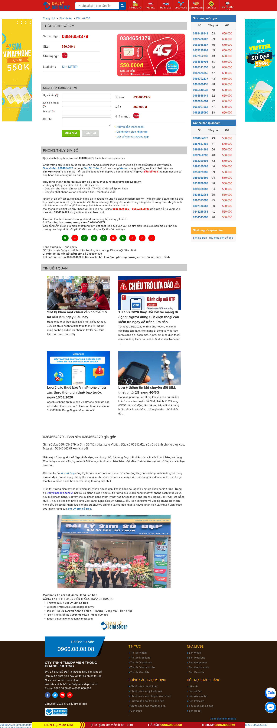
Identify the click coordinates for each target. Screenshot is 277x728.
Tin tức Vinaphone (141, 662)
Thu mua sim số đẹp (221, 237)
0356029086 (200, 172)
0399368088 (200, 189)
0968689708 (200, 61)
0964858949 (200, 95)
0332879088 (200, 183)
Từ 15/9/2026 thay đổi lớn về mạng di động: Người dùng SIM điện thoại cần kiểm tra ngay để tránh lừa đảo (148, 317)
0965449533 (200, 90)
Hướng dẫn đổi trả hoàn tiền (147, 700)
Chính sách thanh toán (144, 686)
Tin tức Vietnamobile (142, 667)
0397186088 (200, 206)
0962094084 (200, 101)
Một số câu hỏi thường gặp (132, 136)
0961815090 (200, 112)
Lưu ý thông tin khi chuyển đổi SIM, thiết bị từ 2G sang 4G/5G (147, 390)
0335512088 (200, 194)
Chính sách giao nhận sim (132, 131)
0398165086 (200, 166)
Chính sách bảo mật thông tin (148, 705)
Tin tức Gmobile (139, 672)
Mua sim (71, 133)
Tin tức (135, 646)
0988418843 (200, 33)
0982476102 (200, 39)
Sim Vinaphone (198, 662)
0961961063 (200, 106)
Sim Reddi (195, 710)
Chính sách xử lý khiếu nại (146, 691)
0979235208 (200, 50)
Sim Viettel (195, 652)
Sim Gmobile (196, 672)
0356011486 (200, 177)
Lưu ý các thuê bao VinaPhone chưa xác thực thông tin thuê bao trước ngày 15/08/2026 (76, 392)
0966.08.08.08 (76, 649)
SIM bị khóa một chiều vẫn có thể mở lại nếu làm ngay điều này (77, 314)
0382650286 (200, 155)
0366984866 (200, 149)
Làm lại (90, 133)
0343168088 (200, 211)
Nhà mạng (195, 646)
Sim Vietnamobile (199, 667)
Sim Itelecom (196, 700)
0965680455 (200, 84)
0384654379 (200, 138)
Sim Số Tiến (70, 66)
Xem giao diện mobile (223, 718)
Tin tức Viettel (138, 652)
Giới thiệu (136, 710)
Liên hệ (193, 686)
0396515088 (200, 200)
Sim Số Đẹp (200, 237)
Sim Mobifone (197, 657)
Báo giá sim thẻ (198, 695)
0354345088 (200, 217)
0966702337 (200, 78)
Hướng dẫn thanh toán (130, 126)
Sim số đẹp (195, 691)
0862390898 (200, 160)
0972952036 (200, 56)
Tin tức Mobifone (140, 657)
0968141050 (200, 67)
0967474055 (200, 73)
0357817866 (200, 143)
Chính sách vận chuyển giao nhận (150, 695)
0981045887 (200, 44)
